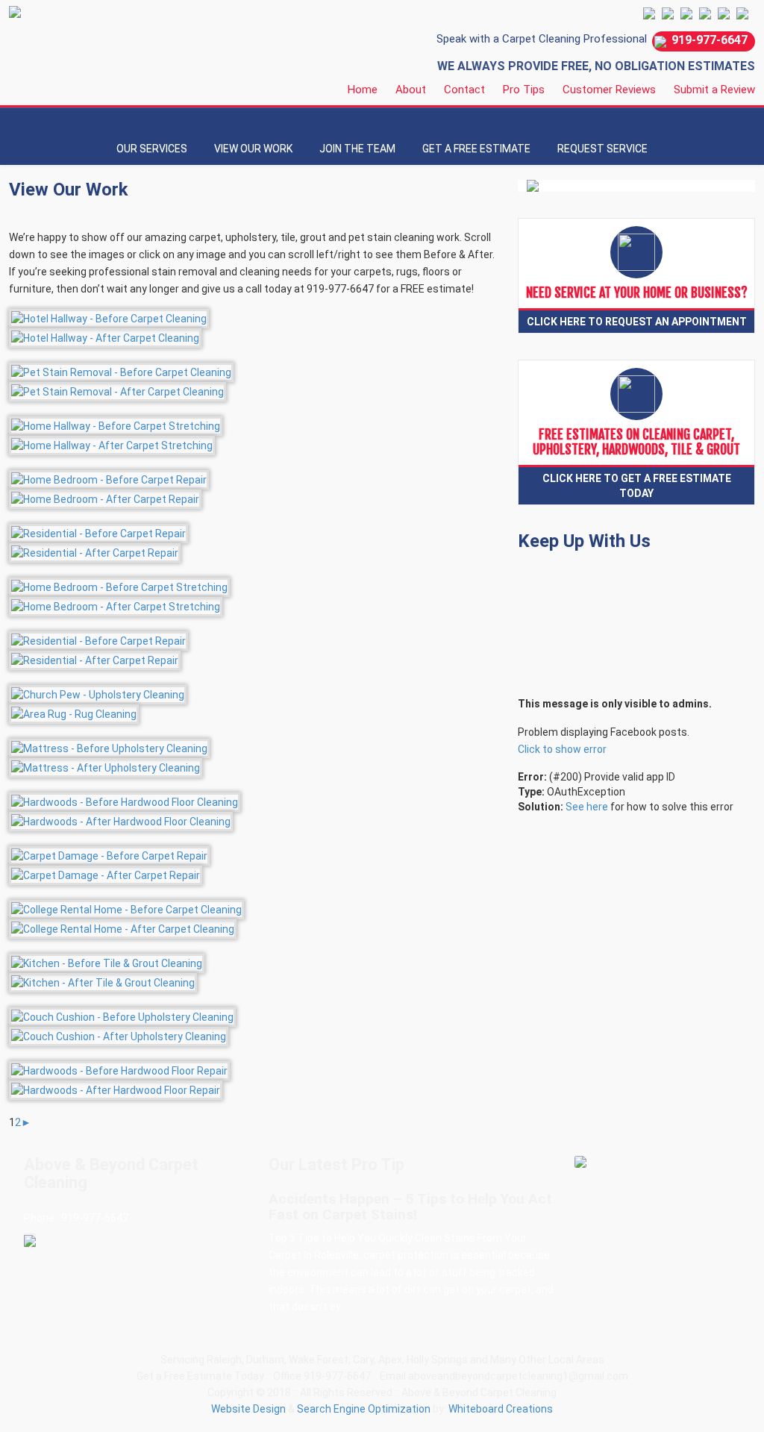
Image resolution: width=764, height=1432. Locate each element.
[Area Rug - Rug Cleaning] (74, 713)
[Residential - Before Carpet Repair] (98, 532)
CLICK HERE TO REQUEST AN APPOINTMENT (637, 322)
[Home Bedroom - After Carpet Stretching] (115, 605)
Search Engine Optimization (363, 1409)
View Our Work (253, 148)
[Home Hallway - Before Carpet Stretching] (115, 425)
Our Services (151, 148)
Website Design (248, 1409)
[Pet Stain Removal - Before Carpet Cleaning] (121, 371)
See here (587, 807)
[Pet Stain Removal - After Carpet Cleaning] (117, 390)
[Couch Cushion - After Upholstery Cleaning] (118, 1035)
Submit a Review (714, 89)
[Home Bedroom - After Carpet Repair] (105, 498)
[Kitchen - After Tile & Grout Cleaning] (103, 981)
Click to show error (562, 749)
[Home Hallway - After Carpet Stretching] (112, 444)
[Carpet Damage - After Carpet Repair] (105, 874)
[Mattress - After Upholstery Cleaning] (105, 766)
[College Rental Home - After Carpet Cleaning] (123, 928)
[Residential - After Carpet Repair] (95, 551)
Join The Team (357, 148)
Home (363, 89)
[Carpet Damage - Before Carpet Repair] (109, 854)
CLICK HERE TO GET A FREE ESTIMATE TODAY (636, 485)
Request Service (602, 148)
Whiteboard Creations (500, 1409)
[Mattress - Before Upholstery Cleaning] (109, 747)
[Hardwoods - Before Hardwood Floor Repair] (119, 1069)
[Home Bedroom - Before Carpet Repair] (109, 478)
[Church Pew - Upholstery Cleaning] (98, 693)
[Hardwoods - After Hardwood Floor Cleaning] (121, 820)
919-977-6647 (709, 40)
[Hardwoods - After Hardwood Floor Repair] (115, 1089)
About (410, 89)
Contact (464, 89)
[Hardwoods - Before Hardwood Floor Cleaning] (124, 801)
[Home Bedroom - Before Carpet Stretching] (119, 586)
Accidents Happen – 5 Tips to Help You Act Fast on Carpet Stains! (410, 1206)
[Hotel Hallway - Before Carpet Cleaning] (109, 317)
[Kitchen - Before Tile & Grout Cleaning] (106, 962)
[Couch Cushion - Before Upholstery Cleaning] (122, 1016)
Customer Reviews (609, 89)
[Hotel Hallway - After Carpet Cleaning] (105, 337)
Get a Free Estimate (476, 148)
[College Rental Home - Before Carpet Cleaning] (126, 908)
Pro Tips (524, 89)
